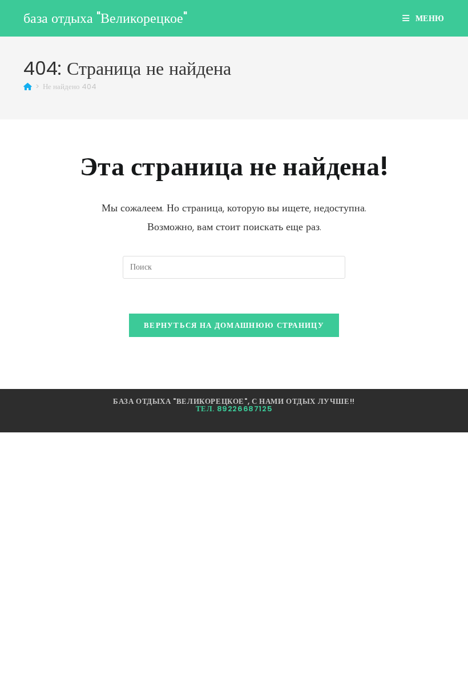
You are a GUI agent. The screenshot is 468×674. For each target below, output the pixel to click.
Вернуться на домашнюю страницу (234, 325)
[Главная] (27, 86)
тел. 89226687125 (234, 408)
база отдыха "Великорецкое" (105, 18)
